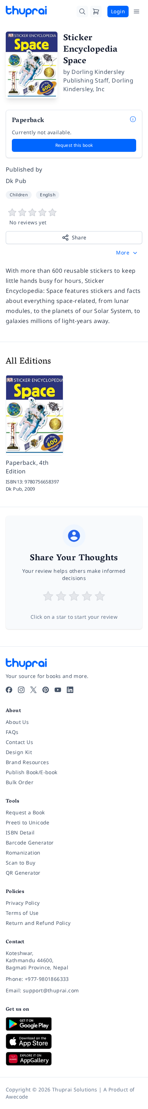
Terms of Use (22, 912)
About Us (17, 722)
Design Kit (19, 752)
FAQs (12, 732)
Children (19, 195)
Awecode (17, 1096)
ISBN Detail (20, 832)
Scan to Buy (20, 862)
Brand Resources (27, 762)
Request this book (74, 145)
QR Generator (23, 872)
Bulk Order (19, 782)
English (47, 195)
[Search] (82, 11)
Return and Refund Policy (38, 923)
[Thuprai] (26, 11)
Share (79, 237)
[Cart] (96, 11)
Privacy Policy (23, 902)
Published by (24, 169)
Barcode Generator (30, 842)
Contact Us (19, 742)
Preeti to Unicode (28, 822)
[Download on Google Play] (74, 1024)
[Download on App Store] (74, 1041)
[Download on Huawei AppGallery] (74, 1059)
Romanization (23, 852)
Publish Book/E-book (31, 772)
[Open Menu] (136, 11)
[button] (127, 252)
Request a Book (25, 812)
